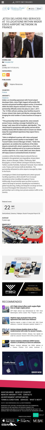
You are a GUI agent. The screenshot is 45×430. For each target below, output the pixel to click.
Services (24, 400)
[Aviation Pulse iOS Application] (22, 8)
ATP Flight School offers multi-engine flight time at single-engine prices (25, 307)
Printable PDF (8, 62)
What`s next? (36, 400)
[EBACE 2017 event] (22, 235)
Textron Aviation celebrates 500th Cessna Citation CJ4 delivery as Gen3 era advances (25, 341)
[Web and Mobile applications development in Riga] (38, 415)
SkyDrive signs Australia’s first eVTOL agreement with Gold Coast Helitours (23, 318)
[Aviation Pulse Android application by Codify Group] (24, 420)
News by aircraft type (11, 395)
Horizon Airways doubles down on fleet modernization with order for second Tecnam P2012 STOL (25, 330)
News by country (23, 392)
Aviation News (7, 392)
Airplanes (5, 98)
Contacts (27, 395)
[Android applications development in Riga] (22, 364)
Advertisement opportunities (14, 397)
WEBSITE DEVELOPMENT (25, 416)
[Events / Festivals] (8, 74)
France (4, 92)
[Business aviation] (4, 74)
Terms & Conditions (10, 400)
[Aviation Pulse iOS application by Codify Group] (8, 420)
